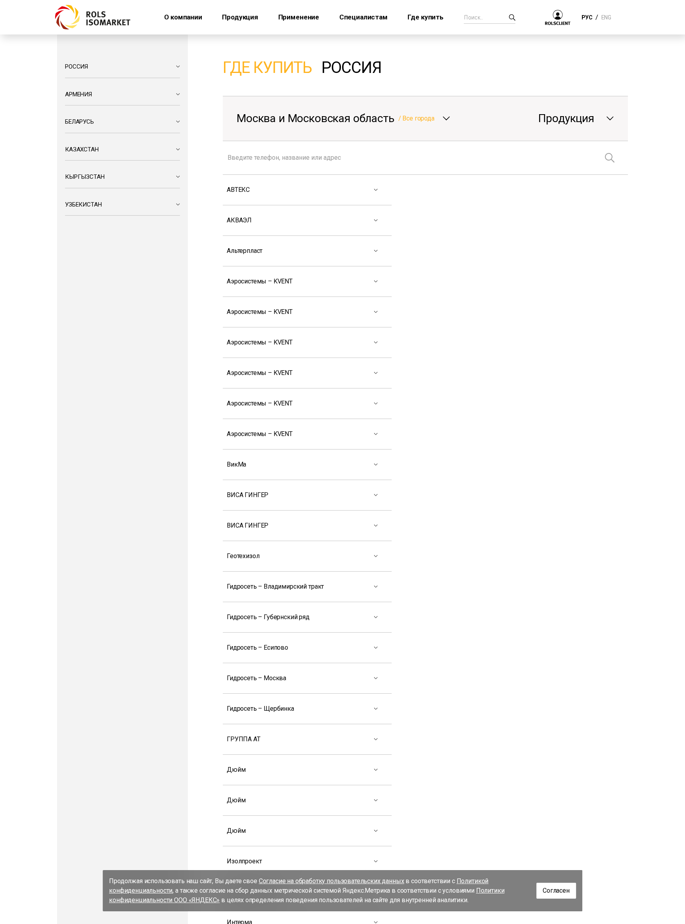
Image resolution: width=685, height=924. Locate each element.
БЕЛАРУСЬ (79, 121)
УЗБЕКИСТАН (83, 204)
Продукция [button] (240, 17)
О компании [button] (183, 17)
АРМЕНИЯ (78, 94)
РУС (587, 17)
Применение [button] (298, 17)
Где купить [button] (425, 17)
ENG (606, 17)
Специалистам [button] (363, 17)
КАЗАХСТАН (82, 149)
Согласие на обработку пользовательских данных (331, 881)
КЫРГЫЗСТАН (84, 176)
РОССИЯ (76, 66)
